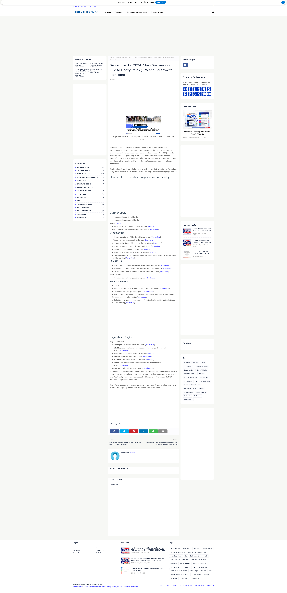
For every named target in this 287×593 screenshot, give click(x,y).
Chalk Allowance (207, 548)
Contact (94, 6)
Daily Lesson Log (90, 174)
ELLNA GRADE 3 (90, 180)
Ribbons (201, 388)
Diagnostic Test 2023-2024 (199, 560)
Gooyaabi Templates (107, 589)
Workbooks (90, 214)
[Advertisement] (140, 35)
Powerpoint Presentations (192, 385)
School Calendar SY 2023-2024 (180, 574)
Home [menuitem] (109, 12)
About (85, 6)
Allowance (187, 362)
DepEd (205, 556)
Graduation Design (90, 184)
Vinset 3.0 (207, 574)
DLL (186, 556)
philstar (119, 223)
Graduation (174, 563)
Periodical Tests (205, 381)
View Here (160, 2)
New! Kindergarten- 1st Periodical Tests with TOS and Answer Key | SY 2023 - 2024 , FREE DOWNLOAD (202, 230)
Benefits (195, 362)
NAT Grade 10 (90, 194)
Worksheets (90, 217)
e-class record (188, 399)
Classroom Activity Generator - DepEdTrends (96, 70)
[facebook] (213, 6)
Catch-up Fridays (90, 170)
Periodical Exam (90, 207)
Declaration (152, 226)
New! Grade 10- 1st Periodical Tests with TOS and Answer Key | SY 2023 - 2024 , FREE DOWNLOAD (202, 241)
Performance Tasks (90, 204)
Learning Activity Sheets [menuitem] (138, 12)
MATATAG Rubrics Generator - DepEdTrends (81, 75)
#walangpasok (119, 57)
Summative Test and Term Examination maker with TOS (96, 65)
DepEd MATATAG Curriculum (90, 177)
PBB (90, 201)
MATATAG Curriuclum (190, 377)
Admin (113, 79)
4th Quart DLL (187, 548)
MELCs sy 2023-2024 (90, 191)
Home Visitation (202, 370)
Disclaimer (76, 550)
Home (77, 6)
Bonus (203, 362)
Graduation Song (189, 370)
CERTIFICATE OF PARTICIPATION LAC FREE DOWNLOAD (202, 253)
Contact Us (99, 553)
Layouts (201, 374)
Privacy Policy (77, 553)
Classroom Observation (178, 552)
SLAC (210, 571)
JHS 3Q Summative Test (90, 187)
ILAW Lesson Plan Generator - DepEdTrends (81, 65)
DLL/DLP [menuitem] (120, 12)
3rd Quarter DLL (90, 167)
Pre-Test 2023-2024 (190, 388)
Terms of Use (100, 550)
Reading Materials (90, 211)
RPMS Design (194, 571)
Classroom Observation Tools (197, 552)
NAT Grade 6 (90, 197)
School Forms (196, 574)
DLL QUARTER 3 (189, 366)
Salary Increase (188, 392)
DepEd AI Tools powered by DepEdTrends (197, 133)
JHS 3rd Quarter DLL (190, 374)
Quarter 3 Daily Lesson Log (179, 571)
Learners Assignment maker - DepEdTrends (82, 70)
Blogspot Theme (85, 589)
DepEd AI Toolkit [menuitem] (158, 12)
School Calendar (201, 392)
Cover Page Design (176, 556)
